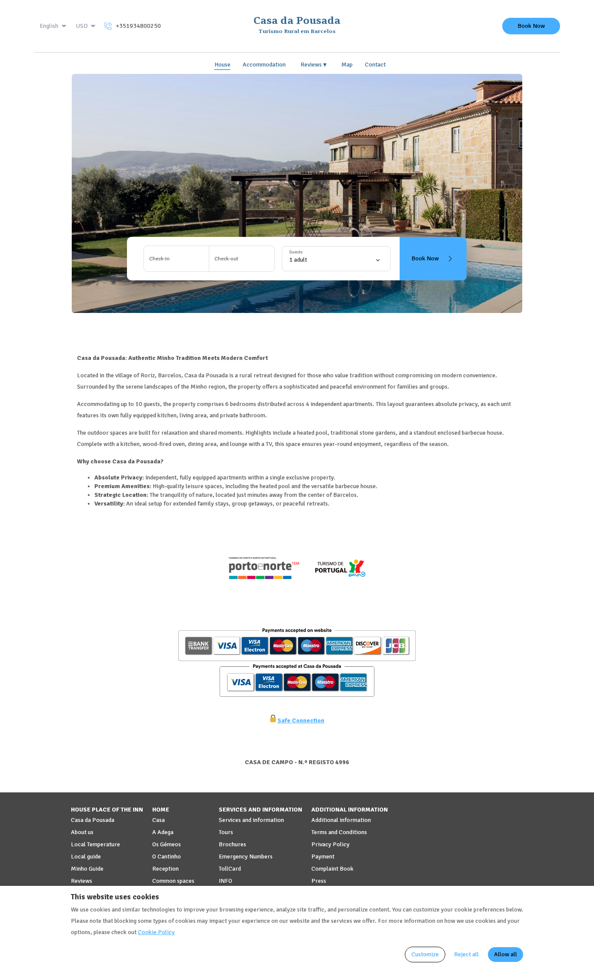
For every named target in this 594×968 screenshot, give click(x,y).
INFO (225, 881)
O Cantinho (166, 856)
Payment (322, 856)
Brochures (232, 844)
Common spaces (173, 881)
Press (318, 881)
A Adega (163, 832)
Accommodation (264, 64)
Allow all (505, 954)
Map (347, 64)
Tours (226, 832)
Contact (375, 64)
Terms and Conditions (339, 832)
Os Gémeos (166, 844)
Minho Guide (87, 868)
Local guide (86, 856)
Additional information (341, 820)
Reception (165, 868)
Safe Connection (300, 720)
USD (82, 26)
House (222, 64)
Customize (425, 954)
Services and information (251, 820)
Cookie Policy (156, 932)
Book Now (531, 26)
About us (82, 832)
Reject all (466, 954)
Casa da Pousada (92, 820)
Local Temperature (95, 844)
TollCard (230, 868)
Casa (158, 820)
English (49, 26)
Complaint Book (332, 868)
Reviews (313, 64)
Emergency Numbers (246, 856)
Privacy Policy (330, 844)
